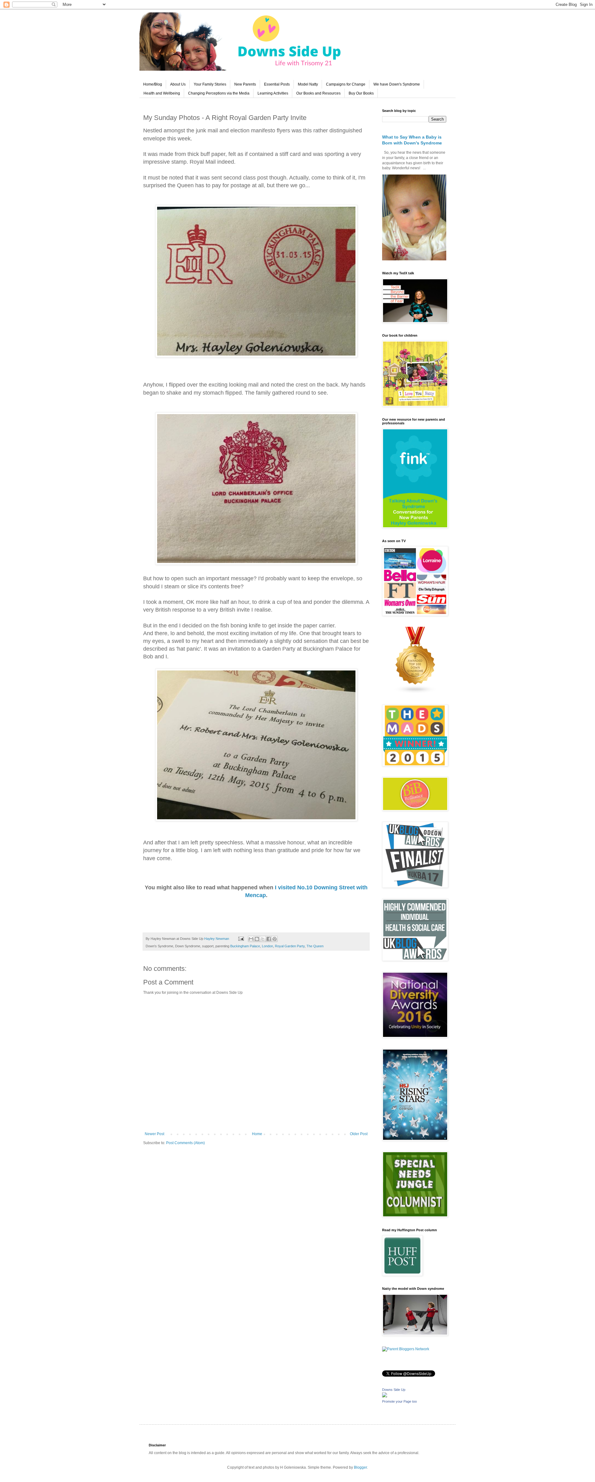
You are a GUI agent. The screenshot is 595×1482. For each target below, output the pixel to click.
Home (257, 1134)
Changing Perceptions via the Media (218, 93)
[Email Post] (241, 938)
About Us (178, 84)
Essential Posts (277, 84)
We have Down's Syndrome (396, 84)
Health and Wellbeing (161, 93)
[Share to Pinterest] (274, 939)
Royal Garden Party (290, 946)
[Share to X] (263, 939)
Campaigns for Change (345, 84)
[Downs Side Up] (384, 1396)
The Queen (315, 946)
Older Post (359, 1134)
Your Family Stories (210, 84)
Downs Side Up (393, 1389)
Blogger (360, 1467)
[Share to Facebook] (269, 939)
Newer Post (154, 1134)
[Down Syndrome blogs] (415, 692)
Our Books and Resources (318, 93)
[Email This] (251, 939)
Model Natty (308, 84)
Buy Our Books (361, 93)
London (267, 946)
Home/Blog (152, 84)
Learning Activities (273, 93)
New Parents (245, 84)
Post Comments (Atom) (185, 1143)
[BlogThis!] (257, 939)
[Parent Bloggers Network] (405, 1349)
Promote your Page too (399, 1401)
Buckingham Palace (245, 946)
